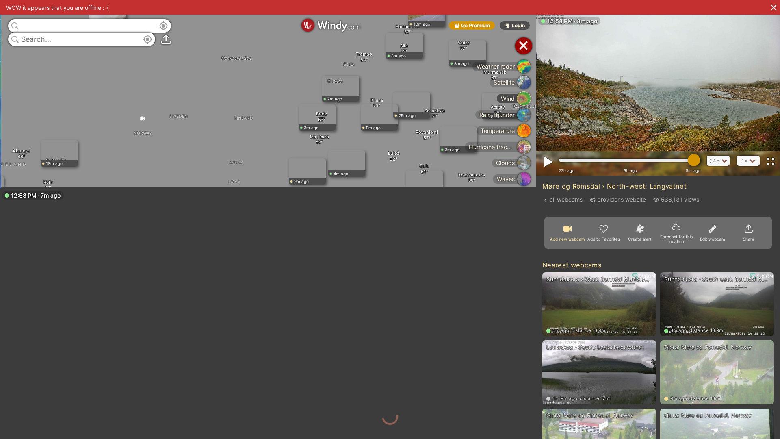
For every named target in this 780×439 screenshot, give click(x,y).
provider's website (621, 199)
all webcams (566, 199)
